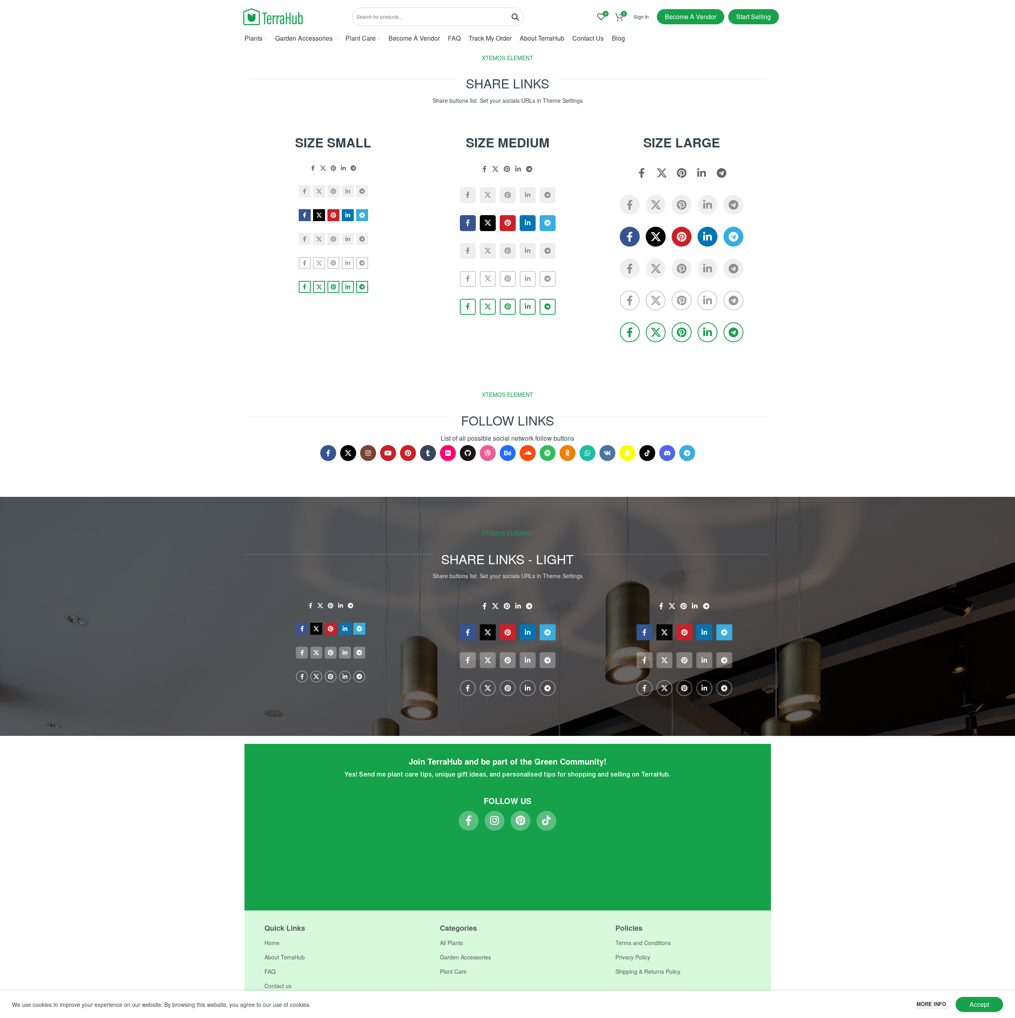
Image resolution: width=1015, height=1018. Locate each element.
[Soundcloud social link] (528, 453)
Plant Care (453, 971)
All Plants (451, 943)
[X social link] (323, 168)
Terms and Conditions (643, 943)
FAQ (270, 971)
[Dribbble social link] (488, 453)
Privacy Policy (632, 957)
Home (272, 943)
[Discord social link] (667, 453)
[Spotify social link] (548, 453)
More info (932, 1004)
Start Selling (753, 16)
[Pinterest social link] (333, 168)
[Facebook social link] (313, 168)
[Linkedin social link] (343, 168)
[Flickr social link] (448, 453)
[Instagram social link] (368, 453)
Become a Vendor (690, 16)
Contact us (278, 986)
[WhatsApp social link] (587, 453)
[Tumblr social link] (428, 453)
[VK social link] (607, 453)
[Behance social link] (508, 453)
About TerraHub (284, 957)
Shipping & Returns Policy (647, 971)
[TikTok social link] (647, 453)
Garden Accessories (465, 957)
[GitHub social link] (468, 453)
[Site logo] (273, 16)
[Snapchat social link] (627, 453)
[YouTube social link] (388, 453)
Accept (979, 1004)
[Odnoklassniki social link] (567, 453)
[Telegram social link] (353, 168)
